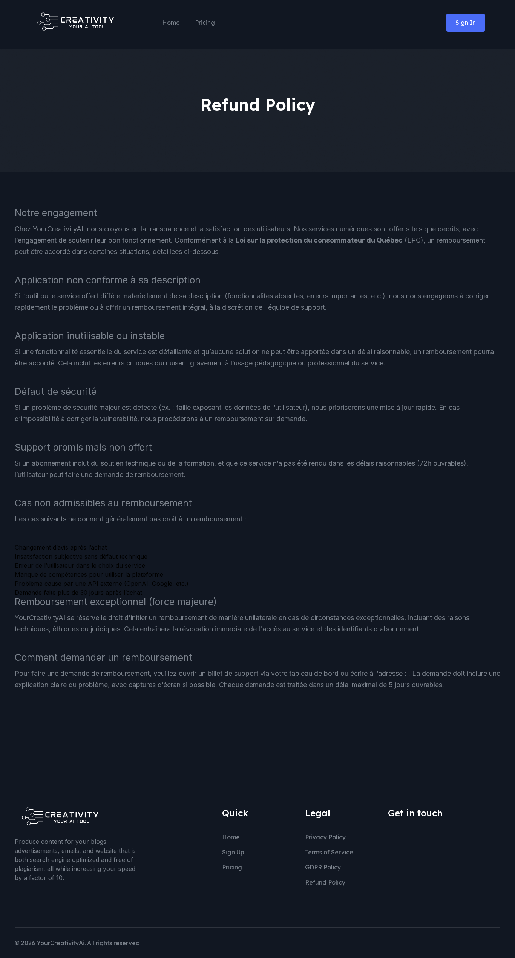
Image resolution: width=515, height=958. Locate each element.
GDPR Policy (323, 867)
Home (171, 22)
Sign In (465, 22)
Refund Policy (325, 882)
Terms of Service (329, 852)
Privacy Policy (325, 837)
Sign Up (233, 852)
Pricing (205, 22)
